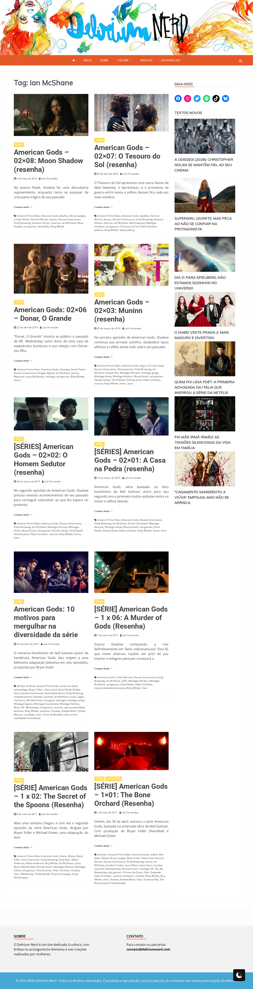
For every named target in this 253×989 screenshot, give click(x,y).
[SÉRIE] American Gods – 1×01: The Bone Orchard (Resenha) (131, 795)
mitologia (50, 376)
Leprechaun (145, 865)
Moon (17, 707)
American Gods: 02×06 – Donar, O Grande (50, 314)
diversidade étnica (55, 693)
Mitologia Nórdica (122, 376)
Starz (130, 383)
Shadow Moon (69, 711)
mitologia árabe (76, 700)
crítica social (50, 689)
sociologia (29, 714)
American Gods (49, 215)
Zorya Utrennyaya (61, 874)
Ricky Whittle (57, 226)
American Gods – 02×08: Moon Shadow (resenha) (48, 160)
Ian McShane (69, 223)
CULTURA (123, 60)
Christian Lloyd (155, 365)
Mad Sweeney (137, 223)
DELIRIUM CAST (171, 60)
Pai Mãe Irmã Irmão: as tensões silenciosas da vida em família (203, 442)
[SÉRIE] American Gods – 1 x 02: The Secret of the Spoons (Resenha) (50, 796)
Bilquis (71, 856)
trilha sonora (70, 714)
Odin (146, 872)
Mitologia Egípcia (23, 704)
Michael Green (34, 700)
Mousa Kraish (141, 376)
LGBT (124, 681)
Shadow (55, 711)
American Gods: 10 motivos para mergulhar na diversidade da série (46, 622)
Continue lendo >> (23, 207)
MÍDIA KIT (146, 60)
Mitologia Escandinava (46, 704)
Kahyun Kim (112, 372)
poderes (98, 230)
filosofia (38, 696)
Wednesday (27, 874)
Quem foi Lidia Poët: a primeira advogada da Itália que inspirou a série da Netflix (205, 387)
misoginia (49, 700)
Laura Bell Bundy (34, 376)
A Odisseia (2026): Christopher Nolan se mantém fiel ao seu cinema (204, 164)
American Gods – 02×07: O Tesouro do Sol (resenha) (127, 156)
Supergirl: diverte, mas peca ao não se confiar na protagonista (203, 223)
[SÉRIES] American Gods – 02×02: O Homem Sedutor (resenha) (43, 459)
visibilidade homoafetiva (27, 718)
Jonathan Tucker (115, 865)
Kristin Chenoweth (138, 523)
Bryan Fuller (35, 689)
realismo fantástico (123, 876)
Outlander (155, 872)
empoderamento (23, 696)
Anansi (63, 856)
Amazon (102, 854)
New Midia (43, 226)
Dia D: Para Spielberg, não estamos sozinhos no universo (200, 282)
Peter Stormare (61, 870)
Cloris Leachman (30, 859)
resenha (139, 876)
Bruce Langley (78, 215)
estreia (149, 861)
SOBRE (104, 60)
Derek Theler (78, 369)
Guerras (56, 223)
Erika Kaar (64, 859)
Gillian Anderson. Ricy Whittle (42, 863)
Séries (17, 380)
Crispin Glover (21, 219)
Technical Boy (151, 879)
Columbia (64, 369)
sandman (45, 711)
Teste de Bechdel (52, 714)
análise (154, 854)
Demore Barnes (39, 219)
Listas (73, 696)
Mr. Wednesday (30, 707)
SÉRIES (19, 144)
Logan (80, 696)
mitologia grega (150, 372)
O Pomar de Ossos (132, 872)
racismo (98, 383)
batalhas (64, 215)
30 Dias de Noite (26, 686)
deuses (53, 219)
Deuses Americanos (70, 219)
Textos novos (188, 112)
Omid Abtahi (118, 380)
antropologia (21, 689)
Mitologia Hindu (103, 376)
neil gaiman (30, 226)
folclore (46, 223)
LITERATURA (113, 778)
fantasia (36, 223)
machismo (19, 700)
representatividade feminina (110, 688)
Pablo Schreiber (148, 226)
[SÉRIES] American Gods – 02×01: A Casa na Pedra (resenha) (130, 460)
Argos (143, 365)
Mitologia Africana (130, 372)
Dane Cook (148, 858)
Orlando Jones (134, 380)
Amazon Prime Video (28, 215)
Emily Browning (22, 223)
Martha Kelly (28, 866)
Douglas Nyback (46, 373)
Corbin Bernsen (124, 677)
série (106, 879)
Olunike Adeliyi (102, 380)
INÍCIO (88, 60)
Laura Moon (131, 865)
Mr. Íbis (155, 868)
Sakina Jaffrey (127, 230)
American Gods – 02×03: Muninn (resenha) (121, 310)
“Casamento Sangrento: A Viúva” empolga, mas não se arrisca (202, 497)
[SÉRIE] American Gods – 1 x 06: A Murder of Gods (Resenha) (131, 617)
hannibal (48, 696)
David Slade (64, 689)
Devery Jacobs (125, 369)
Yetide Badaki (42, 874)
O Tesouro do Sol (129, 226)
